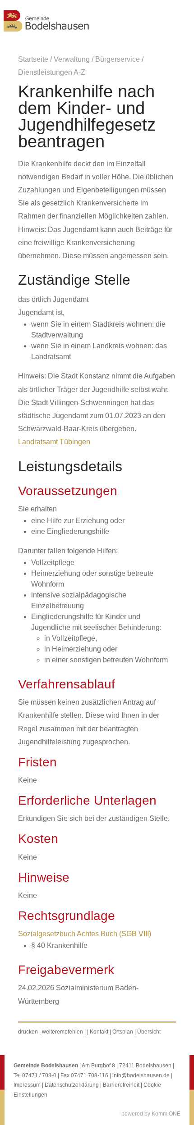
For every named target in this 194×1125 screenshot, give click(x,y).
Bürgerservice (117, 59)
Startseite (33, 59)
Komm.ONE (166, 1114)
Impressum (27, 1085)
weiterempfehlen (62, 1032)
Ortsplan (122, 1032)
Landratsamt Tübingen (54, 442)
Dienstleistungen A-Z (51, 72)
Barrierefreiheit (121, 1085)
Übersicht (149, 1032)
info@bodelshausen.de (141, 1075)
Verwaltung (72, 59)
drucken (28, 1032)
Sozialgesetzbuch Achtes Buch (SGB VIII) (84, 934)
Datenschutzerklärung (72, 1085)
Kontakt (99, 1032)
